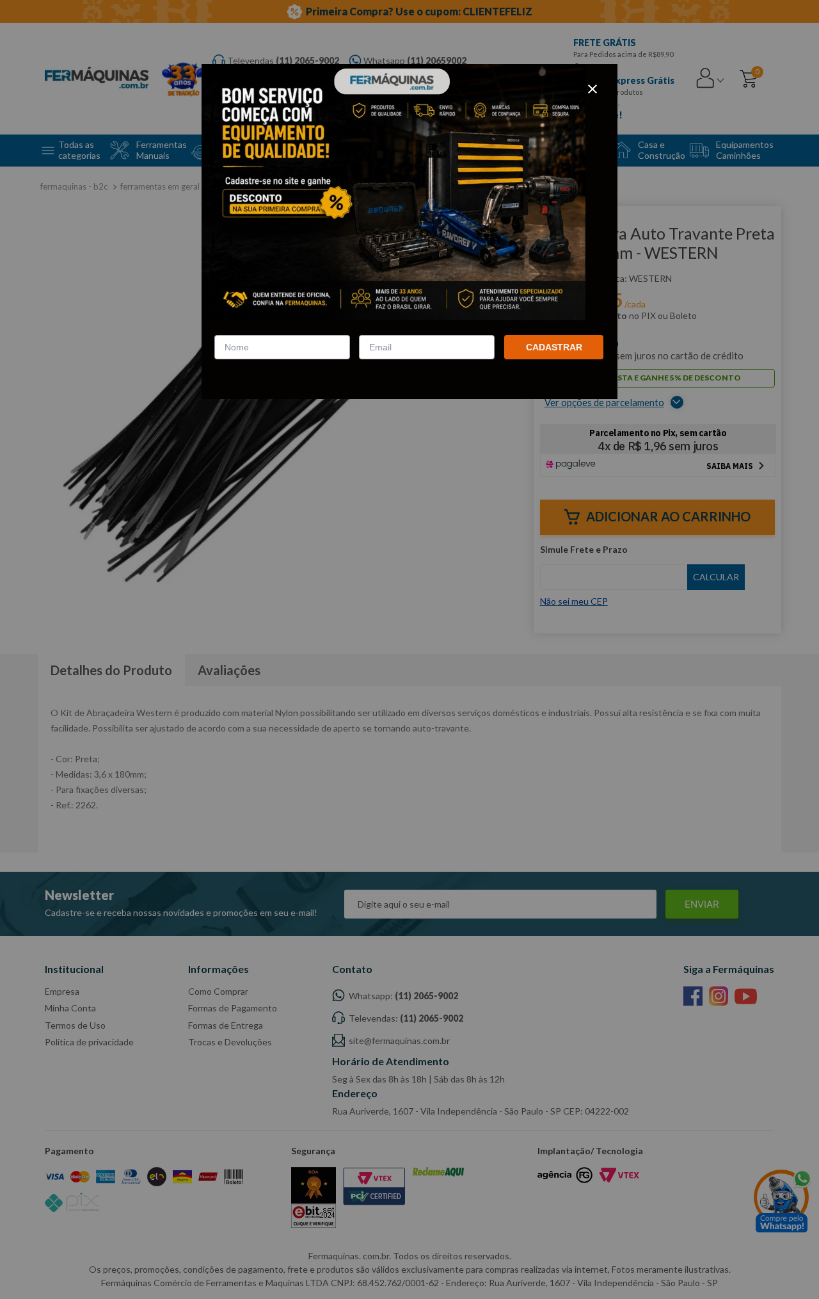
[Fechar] (592, 89)
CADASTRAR (554, 347)
